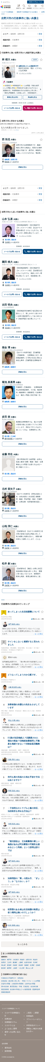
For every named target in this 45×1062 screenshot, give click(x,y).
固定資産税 (5, 989)
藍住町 (3, 968)
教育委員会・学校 (16, 986)
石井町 (35, 962)
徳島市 (13, 367)
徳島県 (6, 159)
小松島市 (16, 960)
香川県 (7, 240)
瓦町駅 (7, 242)
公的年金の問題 (30, 984)
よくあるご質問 (11, 1029)
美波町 (20, 965)
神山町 (3, 965)
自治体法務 (34, 986)
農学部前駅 (8, 439)
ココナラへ (6, 2)
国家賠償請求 (5, 992)
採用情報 (8, 1051)
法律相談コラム (11, 1022)
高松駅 (7, 328)
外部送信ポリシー (33, 1025)
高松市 (13, 240)
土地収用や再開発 (18, 984)
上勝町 (20, 962)
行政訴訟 (26, 986)
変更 (40, 34)
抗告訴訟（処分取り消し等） (11, 981)
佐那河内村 (28, 962)
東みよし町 (29, 968)
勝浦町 (15, 962)
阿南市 (22, 960)
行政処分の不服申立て (8, 978)
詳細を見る (22, 167)
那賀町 (9, 965)
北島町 (38, 965)
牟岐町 (15, 965)
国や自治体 (5, 986)
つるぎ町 (21, 968)
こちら (16, 130)
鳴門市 (9, 960)
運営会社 (8, 1048)
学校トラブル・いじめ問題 (31, 981)
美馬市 (3, 962)
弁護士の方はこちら (35, 2)
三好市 (9, 962)
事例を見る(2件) (12, 97)
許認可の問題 (5, 984)
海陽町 (26, 965)
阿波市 (35, 960)
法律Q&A (8, 1019)
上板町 (15, 968)
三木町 (13, 436)
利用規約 (29, 1016)
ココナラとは (10, 1025)
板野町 (9, 968)
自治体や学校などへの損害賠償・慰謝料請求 (25, 989)
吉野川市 (22, 66)
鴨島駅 (7, 162)
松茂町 (32, 965)
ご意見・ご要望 (32, 1013)
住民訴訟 (21, 978)
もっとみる (23, 944)
